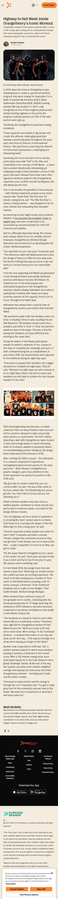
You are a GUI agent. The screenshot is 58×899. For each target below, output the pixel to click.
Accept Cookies (17, 889)
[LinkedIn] (40, 751)
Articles (29, 765)
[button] (35, 5)
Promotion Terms (48, 772)
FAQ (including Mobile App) (10, 757)
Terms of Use (48, 768)
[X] (25, 751)
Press (10, 763)
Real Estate (10, 772)
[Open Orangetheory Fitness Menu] (3, 5)
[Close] (52, 873)
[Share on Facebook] (5, 731)
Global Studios (29, 756)
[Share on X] (8, 731)
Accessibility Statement (10, 777)
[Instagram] (32, 751)
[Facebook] (18, 751)
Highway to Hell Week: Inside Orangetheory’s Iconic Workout (28, 21)
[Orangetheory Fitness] (29, 743)
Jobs (29, 760)
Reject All (41, 889)
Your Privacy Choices (29, 895)
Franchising (10, 767)
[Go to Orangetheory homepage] (15, 5)
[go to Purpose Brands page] (13, 814)
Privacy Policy (48, 764)
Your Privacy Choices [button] (48, 757)
